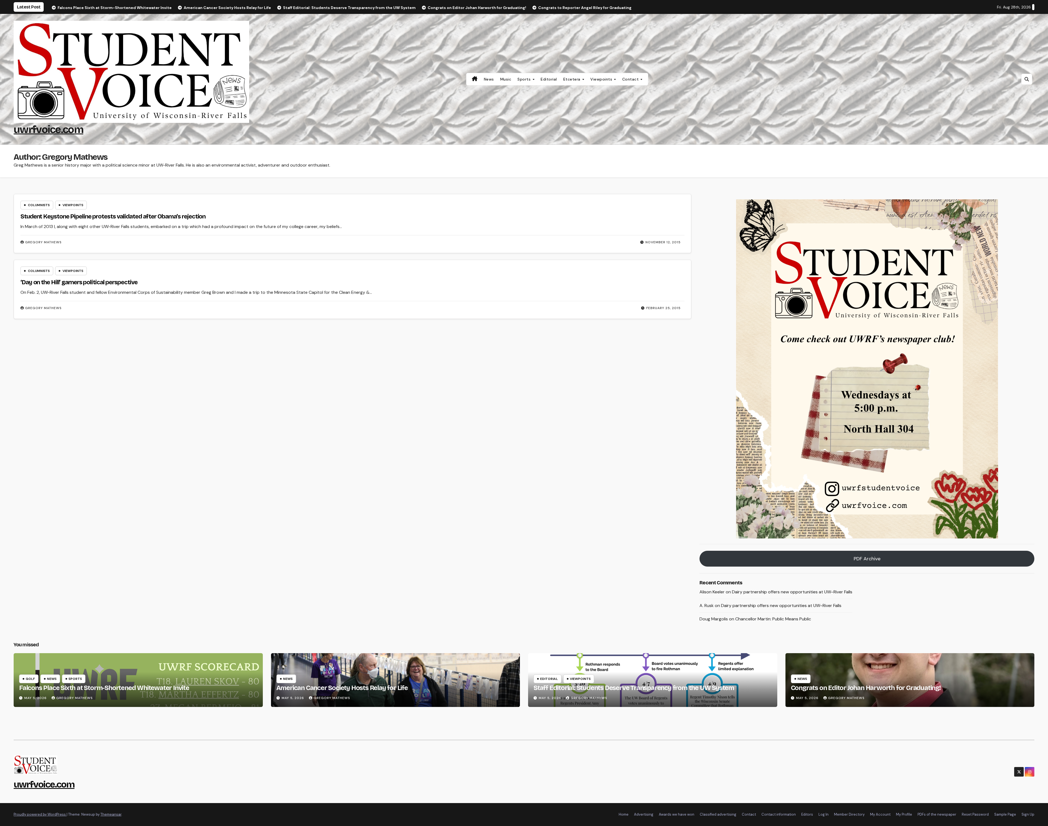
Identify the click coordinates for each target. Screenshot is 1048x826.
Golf (30, 679)
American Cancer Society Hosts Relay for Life (342, 688)
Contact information (778, 814)
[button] (1026, 79)
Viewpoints (602, 79)
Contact (631, 79)
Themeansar (110, 814)
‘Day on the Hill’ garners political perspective (79, 282)
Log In (823, 814)
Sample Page (1005, 814)
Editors (807, 814)
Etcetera (572, 79)
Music (505, 79)
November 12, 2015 (663, 242)
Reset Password (975, 814)
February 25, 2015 (663, 308)
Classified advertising (718, 814)
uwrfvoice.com (48, 129)
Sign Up (1028, 814)
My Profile (904, 814)
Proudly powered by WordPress (40, 814)
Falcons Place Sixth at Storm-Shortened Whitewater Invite (104, 688)
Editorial (549, 79)
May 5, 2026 (36, 698)
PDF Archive (867, 558)
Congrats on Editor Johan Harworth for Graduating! (866, 688)
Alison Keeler (712, 592)
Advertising (643, 814)
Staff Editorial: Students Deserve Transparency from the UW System (634, 688)
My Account (880, 814)
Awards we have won (676, 814)
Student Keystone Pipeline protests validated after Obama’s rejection (113, 216)
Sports (524, 79)
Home (624, 814)
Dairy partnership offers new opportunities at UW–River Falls (792, 592)
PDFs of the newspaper (937, 814)
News (489, 79)
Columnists (39, 205)
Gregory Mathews (43, 242)
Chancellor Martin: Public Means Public (773, 619)
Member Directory (849, 814)
